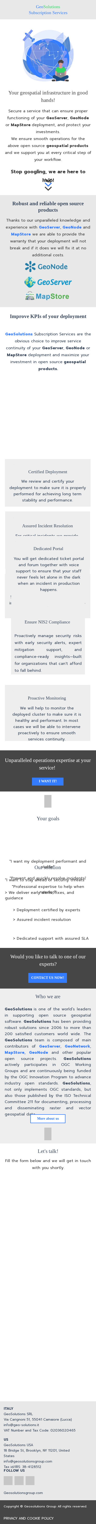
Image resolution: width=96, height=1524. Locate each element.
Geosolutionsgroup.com (23, 1492)
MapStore (21, 125)
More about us (48, 1118)
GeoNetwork (77, 1046)
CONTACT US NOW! (47, 978)
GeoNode (79, 118)
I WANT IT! (48, 781)
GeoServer (56, 118)
